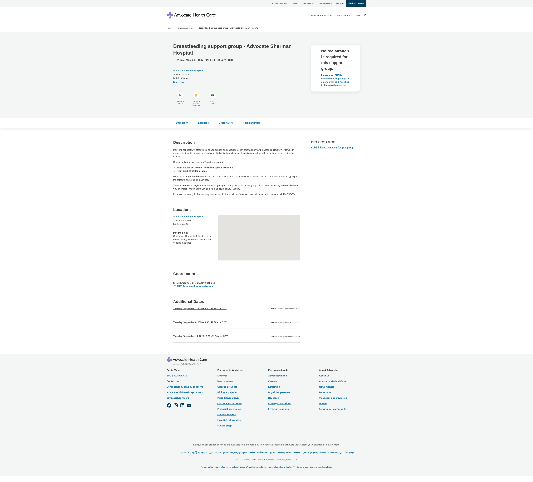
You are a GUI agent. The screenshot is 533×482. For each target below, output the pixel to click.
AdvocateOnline (277, 375)
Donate (323, 403)
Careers (272, 381)
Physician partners (279, 392)
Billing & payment (227, 392)
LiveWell (222, 375)
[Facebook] (169, 405)
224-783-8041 (342, 82)
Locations (203, 123)
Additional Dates (251, 123)
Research (273, 398)
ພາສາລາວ (280, 453)
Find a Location (325, 3)
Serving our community (333, 409)
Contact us (173, 381)
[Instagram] (176, 405)
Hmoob (252, 453)
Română (296, 453)
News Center (326, 386)
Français (217, 453)
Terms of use (302, 467)
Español (295, 3)
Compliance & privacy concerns (185, 386)
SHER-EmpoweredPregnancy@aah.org (335, 78)
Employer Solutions (279, 403)
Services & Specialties (322, 15)
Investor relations (278, 409)
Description (182, 123)
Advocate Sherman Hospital (188, 70)
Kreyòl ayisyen (236, 453)
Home (170, 28)
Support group (346, 147)
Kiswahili (322, 453)
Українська (333, 453)
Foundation (325, 392)
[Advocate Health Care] (192, 15)
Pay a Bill (340, 3)
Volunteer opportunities (333, 398)
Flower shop (224, 425)
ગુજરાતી (225, 453)
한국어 (272, 453)
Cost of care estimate (229, 403)
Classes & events (185, 28)
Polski (288, 453)
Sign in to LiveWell (356, 3)
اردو (341, 453)
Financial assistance (229, 409)
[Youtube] (189, 405)
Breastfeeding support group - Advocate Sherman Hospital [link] (229, 28)
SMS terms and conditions (321, 467)
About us (324, 375)
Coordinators (226, 123)
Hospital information (229, 420)
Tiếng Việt (349, 453)
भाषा (245, 453)
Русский (306, 453)
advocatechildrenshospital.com (185, 392)
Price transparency (228, 398)
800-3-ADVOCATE (279, 3)
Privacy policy (207, 467)
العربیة (190, 453)
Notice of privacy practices (226, 467)
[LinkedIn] (182, 405)
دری (210, 453)
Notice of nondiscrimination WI (281, 467)
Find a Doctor (308, 3)
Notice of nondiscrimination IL (253, 467)
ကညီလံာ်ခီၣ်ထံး (262, 453)
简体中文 (204, 453)
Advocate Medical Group (333, 381)
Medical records (226, 414)
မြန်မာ (196, 453)
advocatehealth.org (178, 398)
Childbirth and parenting (324, 147)
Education (274, 386)
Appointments (344, 15)
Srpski (314, 453)
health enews (225, 381)
